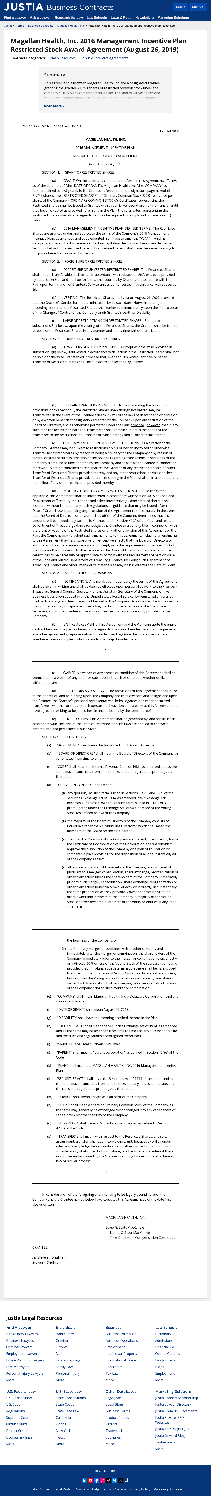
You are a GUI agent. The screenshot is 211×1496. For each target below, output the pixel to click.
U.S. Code (13, 1404)
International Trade (121, 1360)
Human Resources (61, 58)
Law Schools (97, 17)
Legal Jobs (114, 1397)
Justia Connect (40, 1489)
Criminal (62, 1340)
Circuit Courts (16, 1424)
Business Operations (122, 1340)
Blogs (159, 1367)
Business (113, 1327)
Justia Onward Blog (170, 1435)
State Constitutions (71, 1397)
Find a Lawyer (15, 17)
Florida (61, 1424)
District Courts (17, 1430)
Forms (20, 25)
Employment (115, 1347)
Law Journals (165, 1360)
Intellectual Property (121, 1353)
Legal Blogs (115, 1404)
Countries (113, 1437)
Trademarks (115, 1430)
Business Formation (121, 1334)
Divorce (62, 1347)
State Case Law (67, 1411)
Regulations (15, 1411)
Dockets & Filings (19, 1437)
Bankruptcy (65, 1334)
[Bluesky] (114, 1480)
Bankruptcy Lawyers (22, 1334)
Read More (53, 106)
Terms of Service (114, 1489)
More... (11, 1380)
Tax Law (112, 1373)
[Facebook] (96, 1480)
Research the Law (69, 17)
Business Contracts (40, 25)
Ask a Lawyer (41, 17)
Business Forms (118, 1411)
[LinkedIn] (84, 1480)
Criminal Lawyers (19, 1347)
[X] (120, 1480)
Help (95, 1489)
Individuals (65, 1327)
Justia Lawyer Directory (173, 1404)
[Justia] (23, 7)
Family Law (64, 1367)
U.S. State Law (69, 1391)
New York (63, 1430)
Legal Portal (63, 1489)
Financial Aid (164, 1347)
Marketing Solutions (173, 17)
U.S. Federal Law (21, 1391)
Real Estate (114, 1367)
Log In (180, 6)
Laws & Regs (121, 17)
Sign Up (197, 6)
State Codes (65, 1404)
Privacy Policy (139, 1489)
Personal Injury (68, 1373)
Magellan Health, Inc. (71, 25)
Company (82, 1489)
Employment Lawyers (22, 1353)
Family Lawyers (17, 1367)
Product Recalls (117, 1417)
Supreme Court (18, 1417)
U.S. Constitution (19, 1397)
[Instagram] (102, 1480)
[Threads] (108, 1480)
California (63, 1417)
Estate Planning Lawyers (25, 1360)
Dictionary (163, 1334)
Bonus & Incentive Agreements (104, 58)
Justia (8, 25)
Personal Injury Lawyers (24, 1373)
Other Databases (121, 1391)
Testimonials (165, 1442)
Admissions (164, 1340)
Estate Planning (68, 1360)
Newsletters (144, 17)
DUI (59, 1353)
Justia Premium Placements (176, 1411)
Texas (60, 1437)
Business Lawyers (20, 1340)
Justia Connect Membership (176, 1397)
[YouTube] (90, 1480)
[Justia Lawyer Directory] (126, 1480)
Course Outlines (167, 1353)
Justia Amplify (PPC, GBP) (174, 1429)
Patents (111, 1424)
